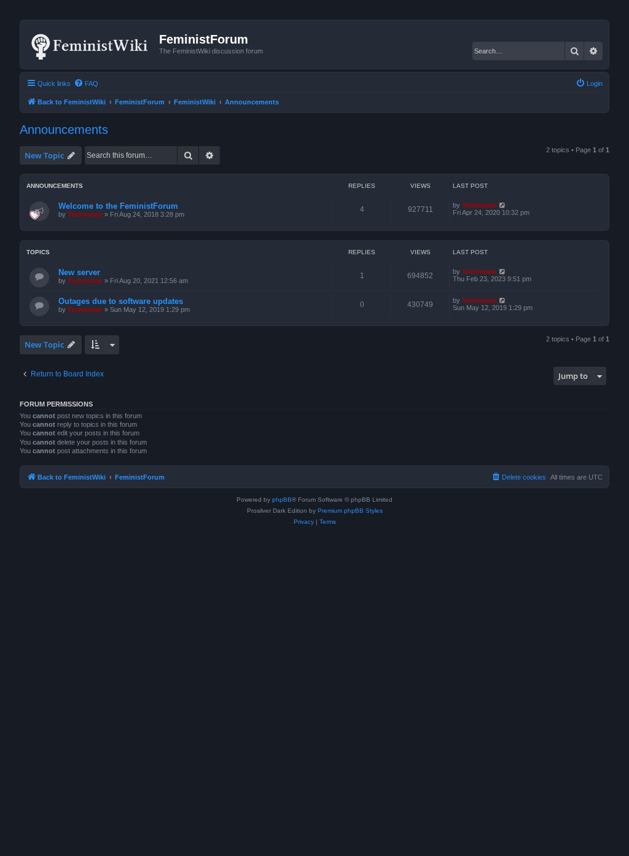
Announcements (64, 129)
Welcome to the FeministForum (118, 206)
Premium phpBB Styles (350, 510)
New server (79, 272)
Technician (85, 214)
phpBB (282, 499)
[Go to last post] (503, 205)
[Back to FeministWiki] (91, 44)
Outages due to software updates (120, 301)
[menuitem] (86, 83)
